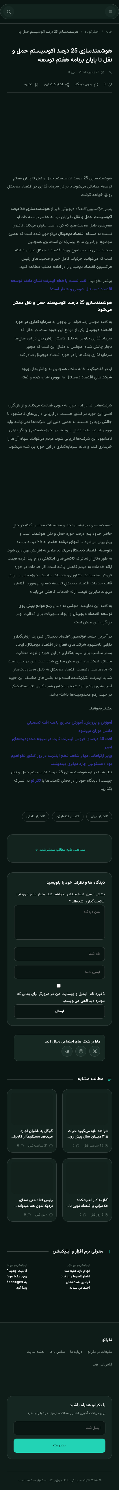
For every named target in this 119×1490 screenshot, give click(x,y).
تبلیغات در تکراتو (100, 1352)
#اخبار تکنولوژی (67, 816)
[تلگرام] (67, 1051)
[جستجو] (8, 11)
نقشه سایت (35, 1352)
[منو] (110, 11)
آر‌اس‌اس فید (102, 1365)
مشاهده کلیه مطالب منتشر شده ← (60, 849)
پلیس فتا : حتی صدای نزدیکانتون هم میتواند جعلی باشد (35, 1205)
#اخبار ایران (99, 816)
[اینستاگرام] (80, 1051)
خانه (108, 31)
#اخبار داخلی (35, 816)
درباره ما (76, 1352)
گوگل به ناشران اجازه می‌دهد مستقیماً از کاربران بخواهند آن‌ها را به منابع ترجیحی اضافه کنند (32, 1139)
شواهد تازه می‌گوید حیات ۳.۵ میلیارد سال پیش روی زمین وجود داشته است (87, 1136)
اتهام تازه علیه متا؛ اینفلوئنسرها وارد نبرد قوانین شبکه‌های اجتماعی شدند (75, 1279)
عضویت (59, 1445)
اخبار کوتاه (92, 31)
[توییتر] (94, 1051)
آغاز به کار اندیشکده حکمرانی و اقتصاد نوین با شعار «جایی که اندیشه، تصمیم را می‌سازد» (88, 1208)
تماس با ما (57, 1352)
